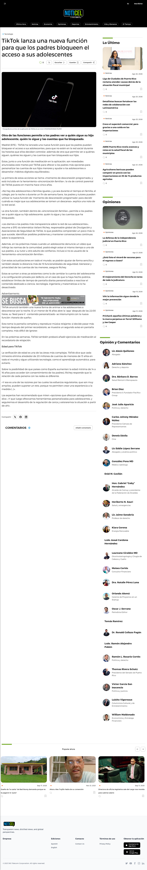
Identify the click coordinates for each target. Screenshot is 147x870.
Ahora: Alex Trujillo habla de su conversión (19, 789)
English (54, 847)
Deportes (75, 24)
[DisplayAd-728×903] (49, 300)
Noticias (35, 24)
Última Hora (21, 24)
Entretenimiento (91, 24)
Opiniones (62, 24)
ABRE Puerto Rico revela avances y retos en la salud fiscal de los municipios (121, 150)
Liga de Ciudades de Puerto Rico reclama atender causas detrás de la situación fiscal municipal (122, 81)
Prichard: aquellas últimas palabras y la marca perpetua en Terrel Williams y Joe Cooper (122, 319)
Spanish (54, 844)
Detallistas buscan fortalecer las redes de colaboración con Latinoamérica (119, 104)
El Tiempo (127, 24)
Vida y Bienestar (110, 24)
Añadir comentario (83, 428)
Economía (48, 24)
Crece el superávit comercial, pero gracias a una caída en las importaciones (120, 127)
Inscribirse (138, 4)
